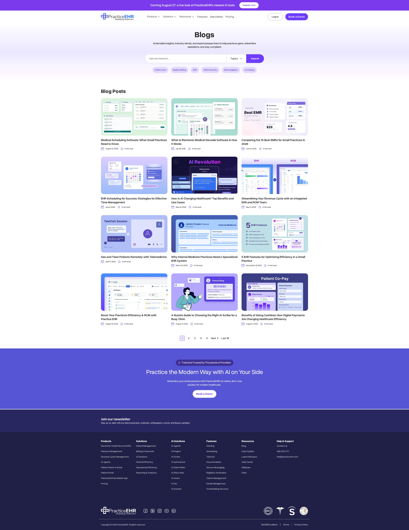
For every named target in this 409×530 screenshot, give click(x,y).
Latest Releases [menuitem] (249, 456)
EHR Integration (231, 70)
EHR (195, 70)
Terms (286, 524)
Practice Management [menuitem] (111, 451)
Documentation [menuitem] (213, 462)
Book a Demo (297, 17)
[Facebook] (145, 511)
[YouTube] (166, 511)
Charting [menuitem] (210, 445)
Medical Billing (179, 70)
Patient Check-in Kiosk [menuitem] (111, 467)
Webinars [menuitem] (246, 467)
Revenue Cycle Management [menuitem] (115, 456)
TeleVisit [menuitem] (210, 456)
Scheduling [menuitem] (211, 451)
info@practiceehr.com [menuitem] (287, 456)
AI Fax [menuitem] (174, 483)
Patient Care (160, 70)
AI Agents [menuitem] (105, 462)
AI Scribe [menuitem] (175, 456)
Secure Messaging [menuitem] (215, 467)
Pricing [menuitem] (104, 483)
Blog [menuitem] (244, 445)
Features (202, 17)
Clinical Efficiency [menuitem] (144, 462)
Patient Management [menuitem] (146, 445)
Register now (249, 5)
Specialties (216, 17)
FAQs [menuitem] (244, 472)
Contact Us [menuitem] (282, 445)
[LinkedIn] (173, 511)
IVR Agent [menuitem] (176, 451)
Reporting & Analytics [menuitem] (146, 472)
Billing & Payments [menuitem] (145, 451)
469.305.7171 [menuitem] (283, 451)
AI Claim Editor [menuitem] (178, 467)
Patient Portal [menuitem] (107, 472)
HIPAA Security (210, 70)
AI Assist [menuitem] (175, 478)
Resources (185, 16)
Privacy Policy (301, 524)
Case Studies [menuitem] (248, 451)
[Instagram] (159, 511)
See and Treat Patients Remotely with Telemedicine (134, 257)
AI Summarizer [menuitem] (178, 462)
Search (255, 58)
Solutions (168, 16)
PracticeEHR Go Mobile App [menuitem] (114, 478)
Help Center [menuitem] (247, 462)
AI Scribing (249, 70)
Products (152, 16)
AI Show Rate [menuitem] (177, 472)
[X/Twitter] (152, 511)
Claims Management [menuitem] (216, 478)
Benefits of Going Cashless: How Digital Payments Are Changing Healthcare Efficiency (273, 317)
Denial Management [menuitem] (215, 483)
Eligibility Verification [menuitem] (216, 472)
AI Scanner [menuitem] (176, 488)
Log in (275, 17)
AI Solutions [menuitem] (141, 456)
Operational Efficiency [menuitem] (146, 467)
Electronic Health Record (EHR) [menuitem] (116, 445)
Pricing (230, 17)
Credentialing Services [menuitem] (217, 488)
